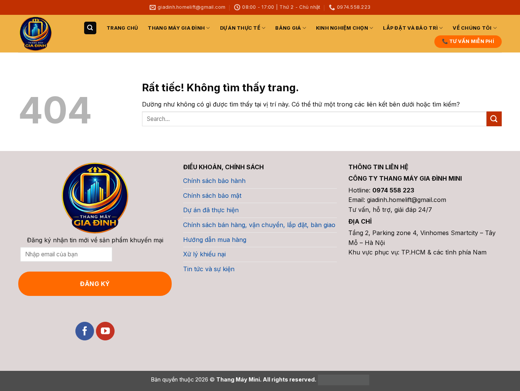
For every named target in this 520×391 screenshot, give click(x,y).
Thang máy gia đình (176, 28)
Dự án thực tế (240, 28)
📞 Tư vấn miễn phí (468, 41)
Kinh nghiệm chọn (342, 28)
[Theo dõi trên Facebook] (84, 331)
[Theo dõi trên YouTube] (105, 331)
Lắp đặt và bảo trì (410, 28)
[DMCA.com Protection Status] (342, 379)
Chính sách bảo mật (212, 195)
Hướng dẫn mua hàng (214, 239)
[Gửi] (494, 118)
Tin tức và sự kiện (208, 269)
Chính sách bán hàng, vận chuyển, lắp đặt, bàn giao (259, 225)
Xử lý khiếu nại (204, 254)
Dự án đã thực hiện (211, 210)
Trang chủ (122, 28)
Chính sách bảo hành (214, 180)
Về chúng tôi (472, 28)
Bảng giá (288, 28)
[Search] (90, 28)
